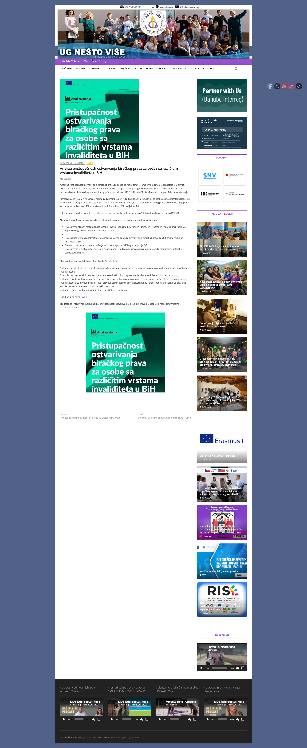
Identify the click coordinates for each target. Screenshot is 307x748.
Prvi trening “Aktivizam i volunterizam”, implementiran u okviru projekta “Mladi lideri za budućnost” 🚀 (221, 400)
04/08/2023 (206, 575)
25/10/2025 (206, 330)
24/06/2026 (206, 253)
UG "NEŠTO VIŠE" (69, 737)
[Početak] (201, 668)
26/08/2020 (206, 613)
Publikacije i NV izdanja (72, 163)
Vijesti (89, 163)
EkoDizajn (146, 68)
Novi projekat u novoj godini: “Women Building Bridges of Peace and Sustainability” (221, 284)
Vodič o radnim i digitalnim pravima (219, 571)
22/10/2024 (206, 536)
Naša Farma (128, 68)
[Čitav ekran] (242, 668)
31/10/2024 (206, 498)
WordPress (108, 737)
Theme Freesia (96, 737)
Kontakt (208, 68)
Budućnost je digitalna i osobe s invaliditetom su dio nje (217, 324)
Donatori (162, 68)
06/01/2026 (206, 291)
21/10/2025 (206, 368)
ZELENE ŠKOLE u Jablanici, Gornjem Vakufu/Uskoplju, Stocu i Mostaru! (219, 248)
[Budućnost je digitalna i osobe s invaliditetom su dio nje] (222, 316)
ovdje (84, 296)
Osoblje (194, 68)
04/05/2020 (67, 179)
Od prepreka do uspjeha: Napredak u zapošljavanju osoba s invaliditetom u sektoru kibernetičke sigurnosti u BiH (220, 491)
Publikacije (179, 68)
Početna (67, 68)
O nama (81, 68)
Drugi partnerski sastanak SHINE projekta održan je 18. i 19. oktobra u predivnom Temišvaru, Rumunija (220, 361)
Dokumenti (96, 68)
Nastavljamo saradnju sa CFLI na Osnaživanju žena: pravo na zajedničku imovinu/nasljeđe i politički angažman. (221, 529)
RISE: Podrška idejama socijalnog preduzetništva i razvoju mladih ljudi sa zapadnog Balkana (221, 606)
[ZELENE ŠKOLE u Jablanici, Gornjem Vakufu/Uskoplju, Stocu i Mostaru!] (222, 239)
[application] (222, 657)
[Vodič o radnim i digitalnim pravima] (222, 561)
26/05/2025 (206, 407)
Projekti (112, 68)
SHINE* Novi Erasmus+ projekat (217, 455)
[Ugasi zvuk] (237, 668)
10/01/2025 (206, 459)
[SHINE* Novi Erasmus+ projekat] (222, 438)
